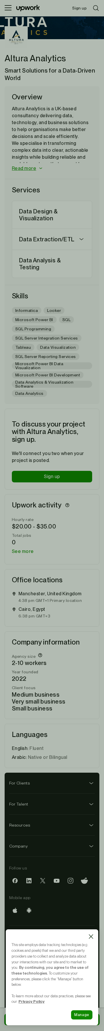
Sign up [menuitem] (79, 8)
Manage (81, 1015)
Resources (19, 825)
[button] (52, 168)
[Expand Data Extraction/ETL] (81, 239)
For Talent (18, 804)
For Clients (19, 783)
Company (18, 846)
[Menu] (8, 8)
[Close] (91, 936)
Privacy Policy (31, 1001)
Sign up (52, 476)
